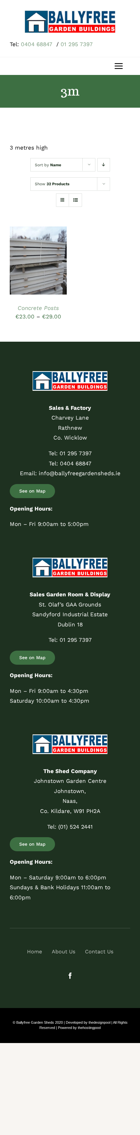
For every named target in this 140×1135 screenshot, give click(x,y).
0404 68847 (37, 44)
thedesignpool (99, 1022)
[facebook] (70, 975)
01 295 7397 (77, 44)
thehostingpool (89, 1028)
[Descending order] (103, 164)
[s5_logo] (70, 12)
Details (25, 268)
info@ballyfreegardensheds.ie (79, 473)
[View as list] (75, 200)
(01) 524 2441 (75, 826)
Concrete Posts (38, 308)
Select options (38, 255)
